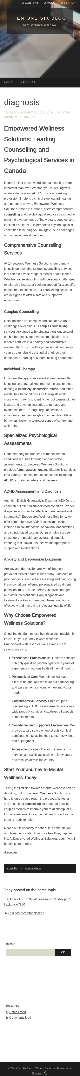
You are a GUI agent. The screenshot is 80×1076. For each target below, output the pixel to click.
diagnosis (10, 852)
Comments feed (20, 1017)
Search (11, 943)
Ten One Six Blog (40, 18)
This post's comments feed (26, 913)
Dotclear (37, 1073)
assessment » (33, 868)
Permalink (26, 116)
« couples (12, 868)
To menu (48, 2)
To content (29, 2)
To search (67, 2)
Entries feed (17, 1012)
